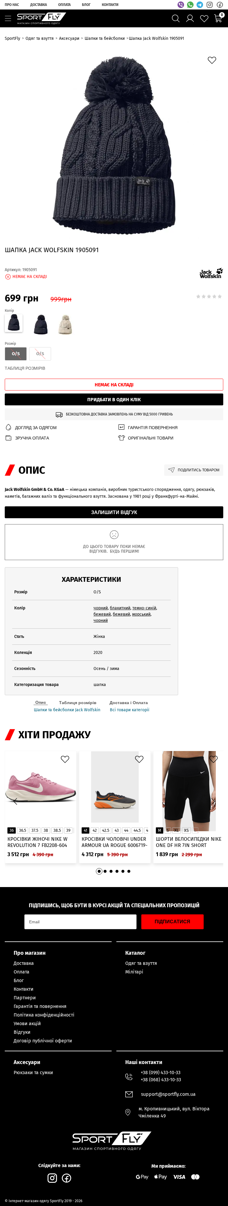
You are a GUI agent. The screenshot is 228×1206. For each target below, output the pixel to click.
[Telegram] (200, 4)
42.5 (105, 830)
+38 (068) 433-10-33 (161, 1079)
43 (117, 830)
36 (12, 830)
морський (141, 614)
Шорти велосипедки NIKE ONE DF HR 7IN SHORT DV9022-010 (188, 842)
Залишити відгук (114, 512)
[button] (212, 801)
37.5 (34, 830)
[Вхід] (190, 18)
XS (186, 830)
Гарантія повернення (153, 427)
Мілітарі (134, 972)
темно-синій (144, 608)
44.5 (137, 830)
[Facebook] (219, 4)
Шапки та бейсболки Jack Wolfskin (67, 710)
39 (68, 830)
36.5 (22, 830)
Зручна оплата (32, 438)
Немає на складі (114, 385)
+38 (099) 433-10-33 (160, 1072)
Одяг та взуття (141, 963)
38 (46, 830)
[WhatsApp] (190, 4)
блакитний (120, 608)
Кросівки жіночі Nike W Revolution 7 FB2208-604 (37, 842)
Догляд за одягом (36, 427)
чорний (101, 608)
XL (176, 830)
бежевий (102, 614)
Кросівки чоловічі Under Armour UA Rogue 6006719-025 (115, 842)
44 (126, 830)
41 (85, 830)
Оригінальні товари (150, 438)
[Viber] (181, 4)
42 (95, 830)
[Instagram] (209, 4)
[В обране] (213, 62)
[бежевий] (65, 325)
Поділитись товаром (198, 470)
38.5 (57, 830)
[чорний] (40, 325)
